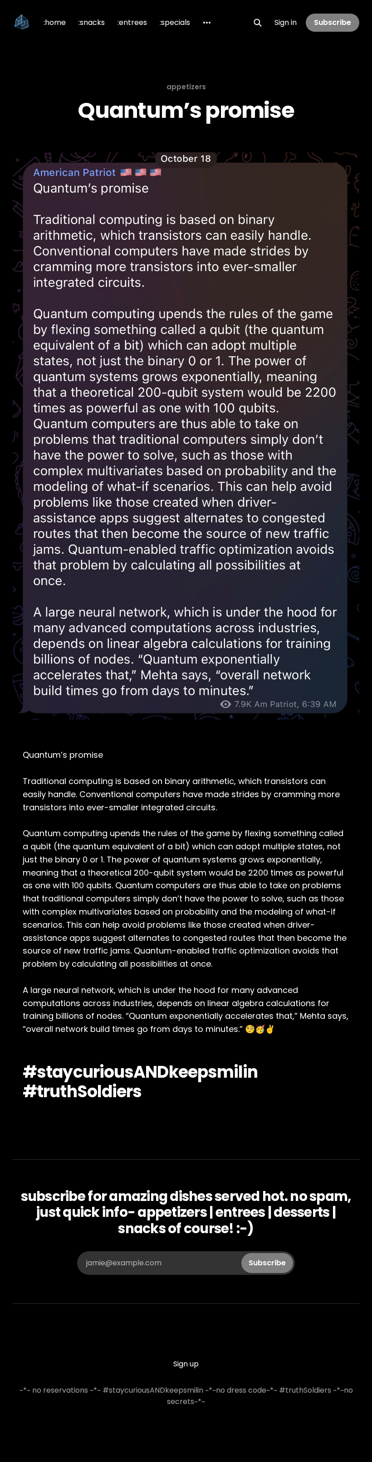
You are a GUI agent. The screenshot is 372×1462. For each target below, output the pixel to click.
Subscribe (332, 22)
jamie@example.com (186, 1263)
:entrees (132, 22)
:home (55, 22)
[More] (207, 22)
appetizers (186, 87)
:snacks (91, 22)
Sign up (186, 1364)
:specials (175, 22)
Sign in (285, 22)
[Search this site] (257, 22)
